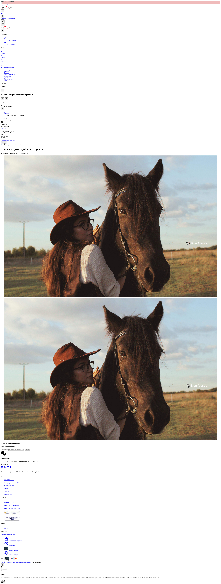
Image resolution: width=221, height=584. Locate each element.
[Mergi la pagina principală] (7, 8)
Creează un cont (10, 18)
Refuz (2, 582)
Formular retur (8, 494)
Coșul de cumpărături (8, 67)
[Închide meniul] (2, 30)
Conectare (3, 18)
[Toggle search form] (2, 10)
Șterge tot (3, 128)
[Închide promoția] (1, 3)
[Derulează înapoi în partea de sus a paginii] (2, 565)
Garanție (6, 491)
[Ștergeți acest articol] (10, 126)
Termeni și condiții (9, 502)
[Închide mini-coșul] (2, 90)
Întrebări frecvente (9, 480)
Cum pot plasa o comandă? (11, 483)
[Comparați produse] (2, 14)
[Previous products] (2, 98)
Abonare (27, 449)
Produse (7, 113)
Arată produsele (5, 140)
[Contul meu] (2, 16)
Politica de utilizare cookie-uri (12, 508)
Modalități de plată (9, 485)
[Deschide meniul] (3, 24)
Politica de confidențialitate (11, 505)
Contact (6, 528)
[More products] (6, 98)
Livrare (6, 488)
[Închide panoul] (2, 108)
